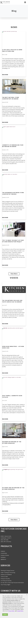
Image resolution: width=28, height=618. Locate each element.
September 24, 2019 (5, 245)
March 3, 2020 (4, 54)
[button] (27, 594)
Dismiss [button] (5, 614)
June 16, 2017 (4, 305)
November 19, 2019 (5, 197)
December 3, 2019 (5, 149)
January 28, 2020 (5, 102)
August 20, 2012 (5, 492)
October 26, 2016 (5, 351)
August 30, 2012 (5, 446)
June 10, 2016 (4, 400)
